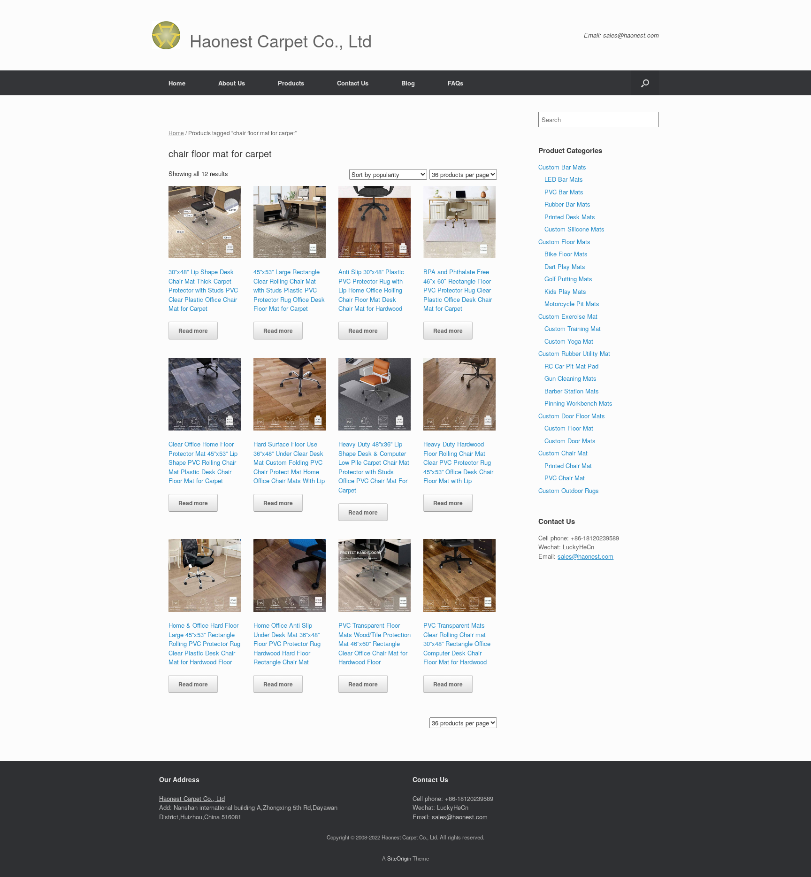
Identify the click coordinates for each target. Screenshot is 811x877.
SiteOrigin (399, 858)
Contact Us (352, 82)
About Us (231, 82)
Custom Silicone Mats (574, 228)
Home (176, 82)
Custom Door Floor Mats (571, 415)
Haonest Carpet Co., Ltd (192, 798)
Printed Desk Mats (569, 216)
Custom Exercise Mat (567, 316)
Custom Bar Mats (562, 166)
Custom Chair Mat (563, 452)
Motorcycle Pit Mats (571, 303)
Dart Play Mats (564, 266)
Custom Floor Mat (568, 427)
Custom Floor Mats (564, 241)
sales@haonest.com (585, 556)
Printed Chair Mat (568, 465)
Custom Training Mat (572, 328)
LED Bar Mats (563, 179)
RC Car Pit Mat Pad (571, 366)
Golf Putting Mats (568, 278)
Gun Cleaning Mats (570, 378)
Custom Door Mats (570, 440)
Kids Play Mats (565, 291)
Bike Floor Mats (566, 253)
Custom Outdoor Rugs (568, 490)
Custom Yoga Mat (568, 341)
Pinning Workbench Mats (578, 403)
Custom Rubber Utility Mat (574, 353)
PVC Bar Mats (563, 191)
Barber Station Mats (571, 390)
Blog (408, 82)
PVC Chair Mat (564, 477)
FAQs (455, 82)
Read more (193, 330)
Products (291, 82)
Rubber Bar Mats (567, 204)
